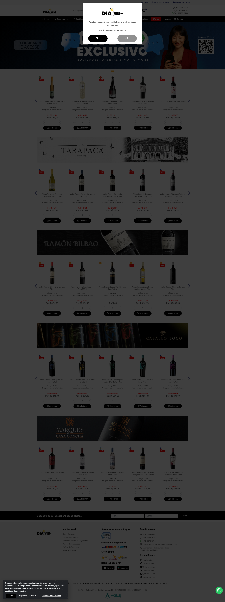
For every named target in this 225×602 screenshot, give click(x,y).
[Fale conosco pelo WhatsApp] (219, 590)
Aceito (10, 596)
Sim (98, 38)
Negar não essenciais (27, 596)
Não (127, 38)
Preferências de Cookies (51, 596)
